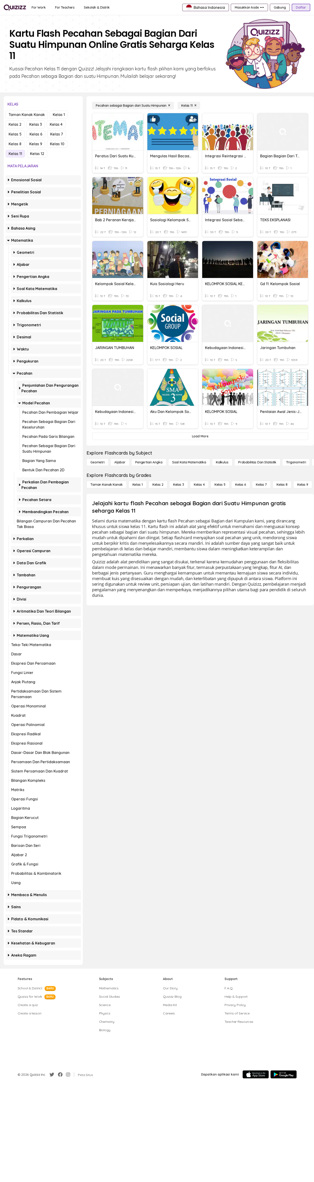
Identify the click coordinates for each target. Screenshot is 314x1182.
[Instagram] (68, 1074)
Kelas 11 (15, 153)
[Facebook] (60, 1074)
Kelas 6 (36, 134)
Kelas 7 (56, 134)
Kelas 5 (15, 134)
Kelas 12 (37, 153)
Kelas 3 (35, 124)
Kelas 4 (56, 124)
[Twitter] (52, 1074)
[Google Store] (284, 1074)
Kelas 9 (35, 144)
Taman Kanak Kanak (27, 114)
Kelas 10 (57, 144)
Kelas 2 (15, 124)
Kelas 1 (59, 114)
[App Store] (256, 1074)
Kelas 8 (15, 144)
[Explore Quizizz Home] (15, 7)
